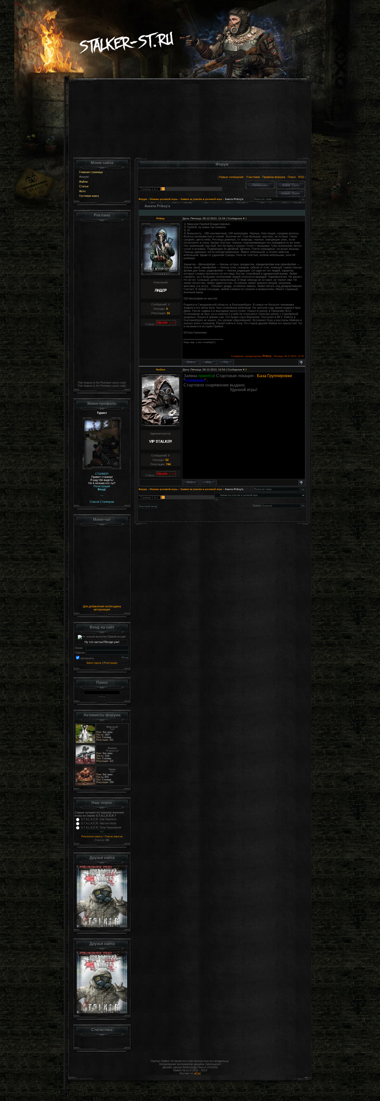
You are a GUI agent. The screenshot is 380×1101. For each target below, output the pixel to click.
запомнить (87, 658)
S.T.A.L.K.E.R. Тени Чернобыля (101, 827)
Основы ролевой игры (164, 199)
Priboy (160, 218)
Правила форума (273, 177)
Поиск (292, 177)
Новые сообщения (231, 177)
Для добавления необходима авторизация (102, 608)
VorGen (160, 369)
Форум (143, 199)
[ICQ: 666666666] (208, 482)
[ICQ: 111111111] (225, 362)
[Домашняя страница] (208, 362)
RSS (301, 177)
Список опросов (114, 836)
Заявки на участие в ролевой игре (201, 199)
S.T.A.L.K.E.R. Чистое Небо (98, 823)
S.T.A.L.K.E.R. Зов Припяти (98, 819)
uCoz (197, 1073)
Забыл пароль (94, 663)
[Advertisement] (190, 121)
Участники (253, 177)
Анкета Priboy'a (234, 199)
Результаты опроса (91, 836)
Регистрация (110, 663)
